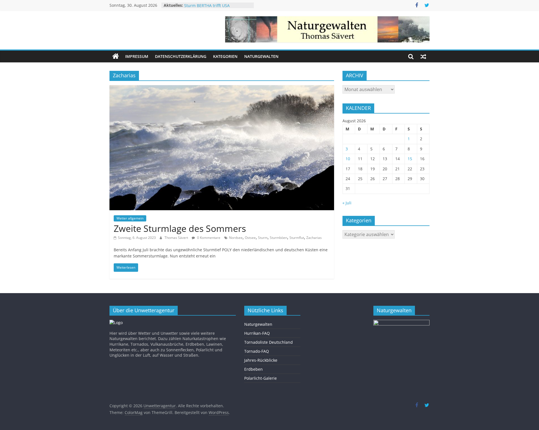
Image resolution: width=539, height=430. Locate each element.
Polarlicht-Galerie (260, 378)
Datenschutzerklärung (180, 56)
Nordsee (236, 237)
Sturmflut (296, 237)
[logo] (116, 322)
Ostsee (250, 237)
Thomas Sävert (177, 237)
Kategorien (225, 56)
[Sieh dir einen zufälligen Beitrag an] (423, 56)
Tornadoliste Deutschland (268, 342)
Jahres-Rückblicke (260, 360)
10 (348, 158)
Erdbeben (253, 369)
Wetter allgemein (130, 218)
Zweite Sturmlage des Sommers (180, 228)
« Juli (346, 202)
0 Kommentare (208, 237)
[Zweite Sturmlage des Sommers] (221, 88)
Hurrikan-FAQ (257, 333)
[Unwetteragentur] (115, 56)
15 (410, 158)
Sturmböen (278, 237)
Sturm (263, 237)
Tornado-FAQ (256, 351)
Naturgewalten (261, 56)
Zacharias (314, 237)
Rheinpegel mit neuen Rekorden (214, 5)
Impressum (136, 56)
